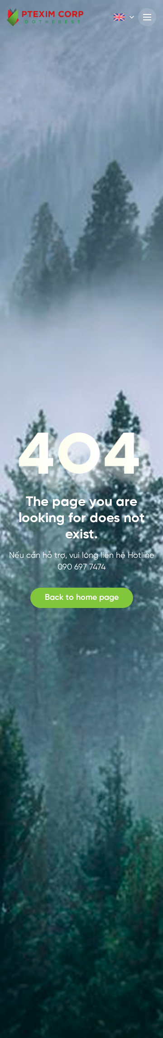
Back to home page (82, 598)
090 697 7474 (81, 567)
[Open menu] (147, 17)
